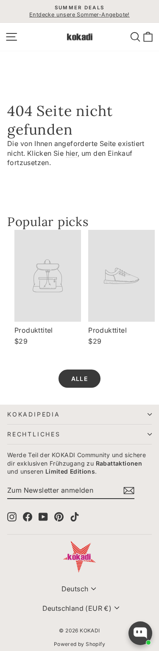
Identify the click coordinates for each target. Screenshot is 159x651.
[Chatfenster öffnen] (140, 633)
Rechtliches (34, 434)
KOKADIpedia (33, 414)
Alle (79, 378)
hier (72, 153)
